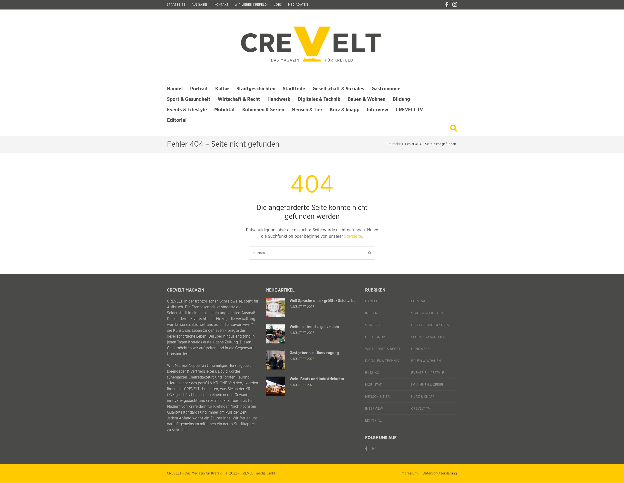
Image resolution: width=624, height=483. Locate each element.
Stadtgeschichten (255, 88)
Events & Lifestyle (187, 109)
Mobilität (224, 109)
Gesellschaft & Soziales (338, 88)
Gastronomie (385, 88)
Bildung (401, 99)
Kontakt (221, 4)
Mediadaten (298, 4)
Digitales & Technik (319, 99)
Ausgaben (200, 4)
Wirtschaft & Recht (239, 99)
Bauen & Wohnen (366, 99)
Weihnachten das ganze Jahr (314, 327)
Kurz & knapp (345, 109)
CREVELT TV (409, 109)
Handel (175, 88)
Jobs (278, 4)
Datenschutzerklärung (440, 473)
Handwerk (278, 99)
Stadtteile (294, 88)
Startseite (176, 4)
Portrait (199, 88)
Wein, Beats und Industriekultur (317, 379)
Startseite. (353, 236)
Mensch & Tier (307, 109)
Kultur (222, 88)
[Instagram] (454, 4)
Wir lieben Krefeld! (251, 4)
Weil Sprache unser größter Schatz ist (322, 301)
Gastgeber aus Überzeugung (314, 353)
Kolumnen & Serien (263, 109)
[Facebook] (446, 4)
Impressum (409, 473)
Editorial (177, 120)
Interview (377, 109)
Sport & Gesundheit (188, 99)
